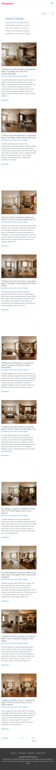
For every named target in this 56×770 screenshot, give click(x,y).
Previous (4, 738)
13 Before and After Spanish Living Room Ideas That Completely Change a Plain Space (18, 638)
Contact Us (22, 753)
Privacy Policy (40, 753)
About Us (14, 753)
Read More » (5, 100)
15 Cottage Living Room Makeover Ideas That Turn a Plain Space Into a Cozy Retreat (18, 511)
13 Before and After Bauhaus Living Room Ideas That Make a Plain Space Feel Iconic (18, 136)
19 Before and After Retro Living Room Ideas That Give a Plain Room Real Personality (17, 365)
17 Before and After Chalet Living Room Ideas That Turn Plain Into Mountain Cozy (18, 428)
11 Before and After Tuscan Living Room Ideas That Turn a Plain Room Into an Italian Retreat (18, 702)
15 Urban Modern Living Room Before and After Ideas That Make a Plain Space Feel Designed (18, 574)
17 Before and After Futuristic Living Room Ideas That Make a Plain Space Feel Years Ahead (18, 283)
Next (34, 741)
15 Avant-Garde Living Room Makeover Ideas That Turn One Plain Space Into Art (18, 218)
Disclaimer (31, 753)
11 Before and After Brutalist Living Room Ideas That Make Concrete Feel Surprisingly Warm (18, 71)
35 (33, 738)
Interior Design (23, 76)
